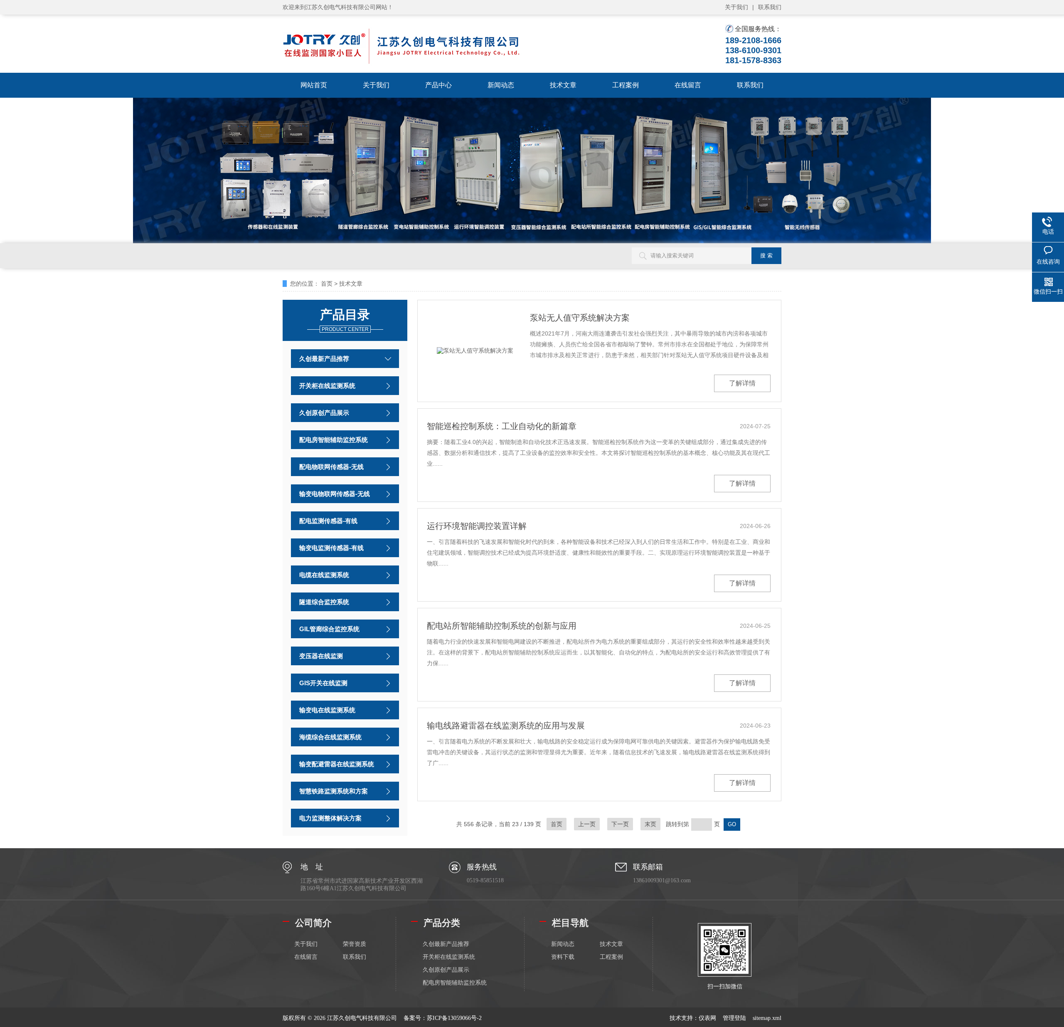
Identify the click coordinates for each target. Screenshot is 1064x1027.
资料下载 (562, 957)
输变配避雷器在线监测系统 (336, 764)
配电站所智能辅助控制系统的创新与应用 (501, 625)
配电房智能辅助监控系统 (333, 439)
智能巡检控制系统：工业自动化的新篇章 (501, 426)
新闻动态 (501, 85)
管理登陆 (734, 1018)
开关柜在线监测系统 (327, 385)
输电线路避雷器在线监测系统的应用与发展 (506, 725)
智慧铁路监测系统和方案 (333, 791)
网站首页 (313, 85)
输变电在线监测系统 (327, 709)
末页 (650, 824)
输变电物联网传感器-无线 (334, 493)
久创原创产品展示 (324, 412)
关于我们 (736, 7)
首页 (326, 283)
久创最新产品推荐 (324, 358)
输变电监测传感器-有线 (331, 547)
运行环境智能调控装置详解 (477, 526)
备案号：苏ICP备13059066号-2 (443, 1018)
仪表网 (707, 1018)
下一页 (620, 824)
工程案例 (625, 85)
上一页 (587, 824)
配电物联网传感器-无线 (331, 466)
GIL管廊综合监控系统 (329, 628)
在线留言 (688, 85)
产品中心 (438, 85)
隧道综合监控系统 (324, 601)
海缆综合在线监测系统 (330, 737)
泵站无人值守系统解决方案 (580, 317)
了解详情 (742, 383)
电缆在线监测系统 (324, 574)
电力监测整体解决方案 (330, 818)
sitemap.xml (767, 1018)
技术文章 (563, 85)
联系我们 (769, 7)
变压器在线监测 (321, 655)
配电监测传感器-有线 (328, 520)
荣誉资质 (354, 944)
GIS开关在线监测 (323, 682)
